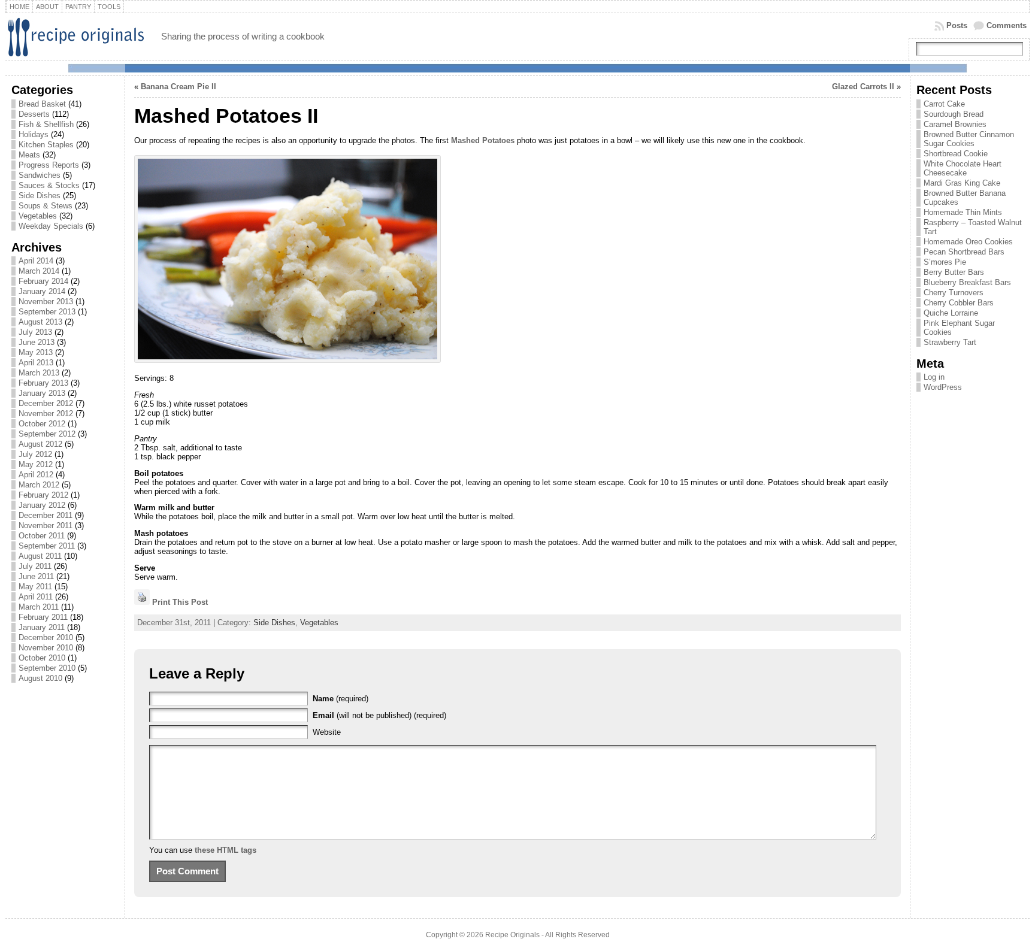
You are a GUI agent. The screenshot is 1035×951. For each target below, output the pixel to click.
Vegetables (38, 215)
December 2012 (46, 403)
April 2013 (36, 362)
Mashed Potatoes (483, 140)
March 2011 (39, 606)
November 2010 (46, 647)
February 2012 (43, 494)
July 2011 (35, 566)
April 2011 (36, 596)
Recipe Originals (512, 935)
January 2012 (42, 505)
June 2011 (36, 576)
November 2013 (46, 301)
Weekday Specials (51, 226)
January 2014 (42, 291)
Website (327, 732)
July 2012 (35, 454)
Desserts (34, 114)
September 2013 (47, 311)
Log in (934, 376)
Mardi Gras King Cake (962, 182)
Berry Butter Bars (954, 272)
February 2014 (43, 281)
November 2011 (45, 525)
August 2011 (40, 556)
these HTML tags (225, 850)
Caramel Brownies (955, 124)
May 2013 (36, 352)
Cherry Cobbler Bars (959, 302)
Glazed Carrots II (863, 86)
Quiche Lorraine (951, 312)
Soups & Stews (45, 205)
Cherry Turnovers (953, 292)
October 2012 (42, 423)
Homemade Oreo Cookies (968, 241)
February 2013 (43, 382)
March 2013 (39, 372)
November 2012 (46, 413)
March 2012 (39, 484)
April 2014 (36, 260)
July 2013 (35, 332)
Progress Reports (49, 164)
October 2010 (42, 657)
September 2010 (47, 668)
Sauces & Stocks (49, 185)
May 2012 (36, 464)
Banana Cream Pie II (178, 86)
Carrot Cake (944, 103)
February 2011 (43, 617)
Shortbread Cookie (956, 153)
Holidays (34, 134)
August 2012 (40, 444)
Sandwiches (39, 175)
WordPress (943, 387)
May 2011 (35, 586)
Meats (29, 154)
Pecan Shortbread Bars (964, 251)
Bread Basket (42, 103)
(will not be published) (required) (379, 715)
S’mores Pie (945, 262)
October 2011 (42, 535)
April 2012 (36, 474)
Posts (956, 25)
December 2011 (45, 515)
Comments (1006, 25)
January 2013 (42, 393)
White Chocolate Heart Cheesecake (962, 168)
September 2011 (47, 545)
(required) (340, 698)
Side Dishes (39, 195)
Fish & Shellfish (46, 124)
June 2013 (37, 342)
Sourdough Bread (953, 114)
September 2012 (47, 433)
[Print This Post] (142, 602)
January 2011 (42, 627)
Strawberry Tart (950, 342)
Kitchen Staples (46, 144)
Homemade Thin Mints (963, 212)
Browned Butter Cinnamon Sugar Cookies (969, 139)
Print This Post (180, 602)
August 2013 (40, 321)
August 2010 (40, 678)
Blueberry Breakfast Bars (967, 282)
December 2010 (46, 637)
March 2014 (39, 270)
